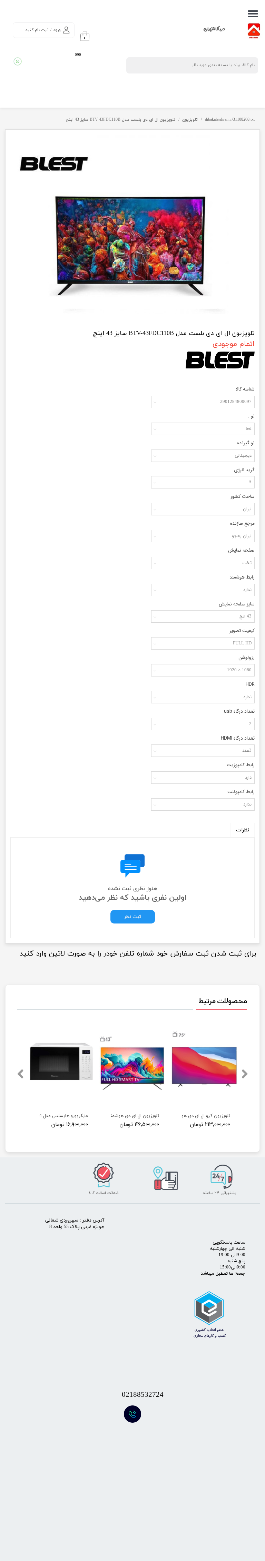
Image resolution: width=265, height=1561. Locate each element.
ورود (57, 30)
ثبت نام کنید (37, 30)
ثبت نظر (132, 916)
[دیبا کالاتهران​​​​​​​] (142, 33)
